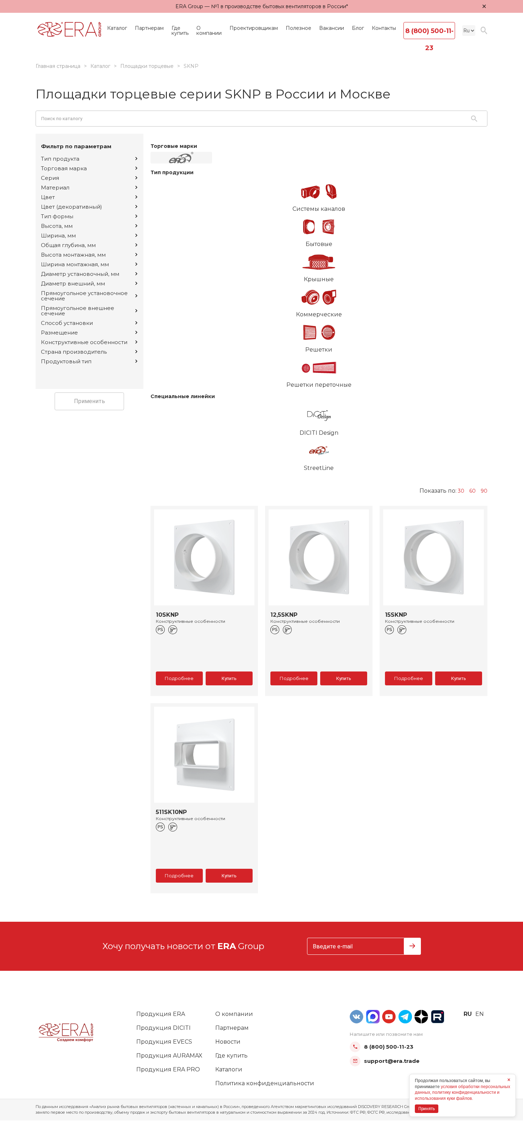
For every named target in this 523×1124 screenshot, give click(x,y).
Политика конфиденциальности (264, 1083)
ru (468, 1014)
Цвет (48, 197)
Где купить (180, 31)
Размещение (59, 332)
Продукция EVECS (164, 1041)
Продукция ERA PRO (168, 1069)
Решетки (318, 349)
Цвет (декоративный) (71, 206)
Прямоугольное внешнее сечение (77, 310)
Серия (50, 178)
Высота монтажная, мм (73, 254)
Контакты (384, 28)
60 (472, 491)
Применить (89, 401)
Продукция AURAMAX (169, 1055)
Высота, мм (57, 226)
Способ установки (67, 323)
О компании (209, 31)
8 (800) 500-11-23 (429, 33)
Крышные (319, 279)
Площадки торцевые (147, 66)
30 (461, 491)
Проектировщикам (253, 28)
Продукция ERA (160, 1014)
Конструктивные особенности (84, 342)
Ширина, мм (58, 235)
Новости (228, 1041)
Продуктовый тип (66, 361)
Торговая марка (64, 168)
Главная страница (58, 66)
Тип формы (57, 216)
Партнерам (149, 28)
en (479, 1014)
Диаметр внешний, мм (73, 283)
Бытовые (319, 244)
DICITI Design (319, 432)
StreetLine (319, 468)
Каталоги (228, 1069)
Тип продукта (60, 158)
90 (484, 491)
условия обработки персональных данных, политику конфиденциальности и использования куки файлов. (462, 1092)
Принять (426, 1108)
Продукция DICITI (163, 1027)
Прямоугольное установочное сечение (84, 295)
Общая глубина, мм (68, 245)
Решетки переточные (319, 384)
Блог (358, 28)
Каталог (117, 28)
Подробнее (179, 678)
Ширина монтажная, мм (75, 264)
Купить (229, 678)
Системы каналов (318, 208)
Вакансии (331, 28)
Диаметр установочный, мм (80, 274)
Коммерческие (319, 314)
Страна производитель (74, 351)
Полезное (298, 28)
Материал (55, 187)
